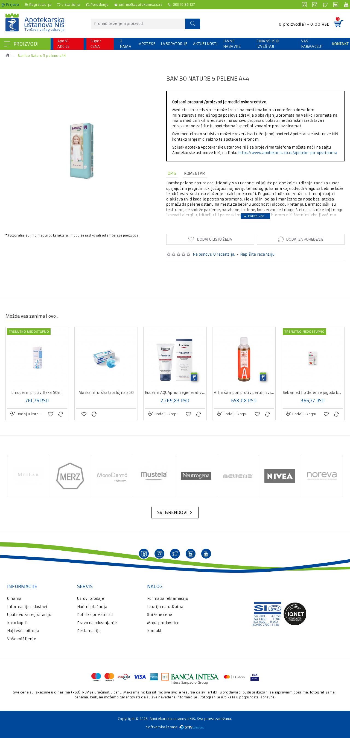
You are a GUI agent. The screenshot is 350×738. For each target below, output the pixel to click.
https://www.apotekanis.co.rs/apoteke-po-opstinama (287, 152)
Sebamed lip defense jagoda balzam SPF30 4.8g (313, 393)
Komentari (195, 173)
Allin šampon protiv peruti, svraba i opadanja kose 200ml (244, 393)
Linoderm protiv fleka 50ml (37, 393)
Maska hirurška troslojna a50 (106, 393)
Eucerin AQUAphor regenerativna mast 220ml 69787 (175, 393)
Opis (172, 173)
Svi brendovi (172, 512)
